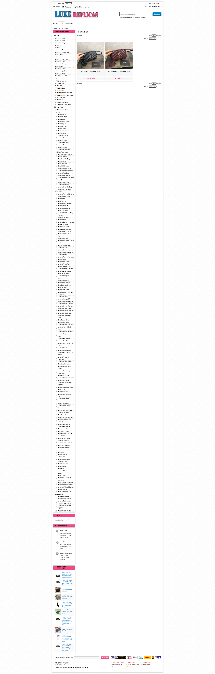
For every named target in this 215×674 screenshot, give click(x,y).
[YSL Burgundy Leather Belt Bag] (119, 55)
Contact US (130, 667)
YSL (59, 28)
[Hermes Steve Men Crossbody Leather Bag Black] (58, 590)
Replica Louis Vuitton (118, 662)
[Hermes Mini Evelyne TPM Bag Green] (58, 612)
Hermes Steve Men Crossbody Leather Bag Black (67, 589)
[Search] (157, 14)
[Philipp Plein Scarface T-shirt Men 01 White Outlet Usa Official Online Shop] (58, 637)
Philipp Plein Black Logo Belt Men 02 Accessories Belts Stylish (67, 582)
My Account (66, 7)
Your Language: (59, 3)
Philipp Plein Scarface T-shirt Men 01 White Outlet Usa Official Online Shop (67, 638)
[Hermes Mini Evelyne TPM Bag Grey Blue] (58, 597)
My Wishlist (78, 7)
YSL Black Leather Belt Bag (90, 71)
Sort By (146, 38)
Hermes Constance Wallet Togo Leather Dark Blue (67, 629)
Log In (87, 7)
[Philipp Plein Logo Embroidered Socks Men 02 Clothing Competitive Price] (58, 604)
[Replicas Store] (75, 14)
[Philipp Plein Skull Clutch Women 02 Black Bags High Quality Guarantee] (58, 574)
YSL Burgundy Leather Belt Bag (119, 71)
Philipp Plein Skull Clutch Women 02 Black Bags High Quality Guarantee (67, 575)
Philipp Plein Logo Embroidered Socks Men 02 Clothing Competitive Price (67, 604)
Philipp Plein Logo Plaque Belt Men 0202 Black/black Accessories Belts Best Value (67, 647)
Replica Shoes (146, 662)
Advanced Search (147, 667)
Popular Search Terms (133, 664)
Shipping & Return (117, 664)
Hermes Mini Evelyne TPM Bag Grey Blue (67, 596)
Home (55, 28)
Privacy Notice (146, 664)
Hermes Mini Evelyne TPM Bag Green (67, 611)
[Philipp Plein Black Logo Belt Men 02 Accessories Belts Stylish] (58, 582)
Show (150, 35)
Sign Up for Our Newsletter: (64, 657)
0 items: (157, 6)
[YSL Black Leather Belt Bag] (90, 55)
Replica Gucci (131, 662)
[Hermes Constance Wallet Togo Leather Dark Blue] (58, 630)
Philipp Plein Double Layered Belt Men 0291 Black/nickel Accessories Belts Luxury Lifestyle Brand (67, 620)
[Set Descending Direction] (156, 38)
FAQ (113, 667)
